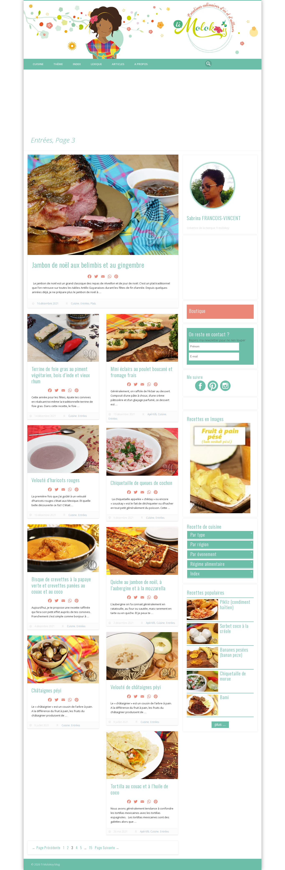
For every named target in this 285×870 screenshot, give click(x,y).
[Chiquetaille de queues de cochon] (142, 451)
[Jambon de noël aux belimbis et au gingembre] (103, 205)
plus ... (220, 724)
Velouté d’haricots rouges (56, 480)
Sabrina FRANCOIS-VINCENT (214, 218)
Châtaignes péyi (46, 690)
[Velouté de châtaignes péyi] (142, 656)
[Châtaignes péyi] (63, 659)
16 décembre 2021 (48, 303)
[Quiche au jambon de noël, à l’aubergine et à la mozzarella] (142, 551)
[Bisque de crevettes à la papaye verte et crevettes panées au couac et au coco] (63, 548)
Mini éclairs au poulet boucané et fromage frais (142, 371)
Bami (224, 697)
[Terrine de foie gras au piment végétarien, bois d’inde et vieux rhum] (63, 338)
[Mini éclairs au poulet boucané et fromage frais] (142, 338)
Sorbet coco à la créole (234, 628)
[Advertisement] (142, 101)
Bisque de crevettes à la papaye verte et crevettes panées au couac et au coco (61, 585)
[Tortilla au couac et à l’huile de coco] (142, 755)
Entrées (85, 303)
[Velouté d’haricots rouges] (63, 449)
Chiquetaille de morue (233, 676)
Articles (118, 64)
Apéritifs (152, 414)
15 (90, 847)
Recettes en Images (205, 418)
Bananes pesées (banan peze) (234, 652)
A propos (141, 64)
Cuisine (38, 64)
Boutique (197, 310)
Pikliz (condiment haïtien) (235, 604)
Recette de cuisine (204, 526)
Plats (93, 303)
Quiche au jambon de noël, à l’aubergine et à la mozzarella (138, 584)
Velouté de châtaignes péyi (136, 687)
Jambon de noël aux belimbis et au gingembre (88, 265)
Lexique (96, 64)
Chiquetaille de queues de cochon (141, 482)
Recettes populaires (205, 592)
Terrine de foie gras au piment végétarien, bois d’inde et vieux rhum (61, 375)
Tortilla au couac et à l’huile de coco (139, 789)
